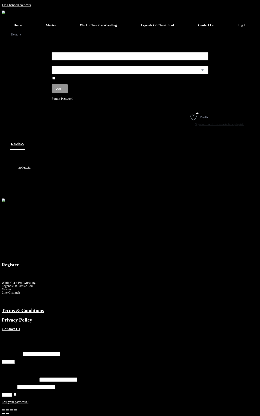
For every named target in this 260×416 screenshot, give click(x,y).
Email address (12, 354)
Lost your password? (15, 402)
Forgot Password (62, 98)
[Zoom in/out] (15, 410)
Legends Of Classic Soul (18, 286)
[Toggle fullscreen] (11, 410)
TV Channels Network (16, 5)
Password (58, 64)
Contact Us (11, 329)
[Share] (7, 410)
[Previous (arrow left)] (3, 413)
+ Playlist (203, 117)
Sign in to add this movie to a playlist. (219, 124)
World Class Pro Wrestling (19, 282)
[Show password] (202, 70)
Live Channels (11, 292)
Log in (6, 394)
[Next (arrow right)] (7, 413)
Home (14, 34)
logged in (24, 167)
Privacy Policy (17, 320)
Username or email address (20, 379)
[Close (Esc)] (3, 410)
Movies (6, 289)
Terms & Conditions (23, 310)
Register (10, 264)
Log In (242, 25)
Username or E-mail (64, 50)
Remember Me (66, 78)
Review (17, 144)
